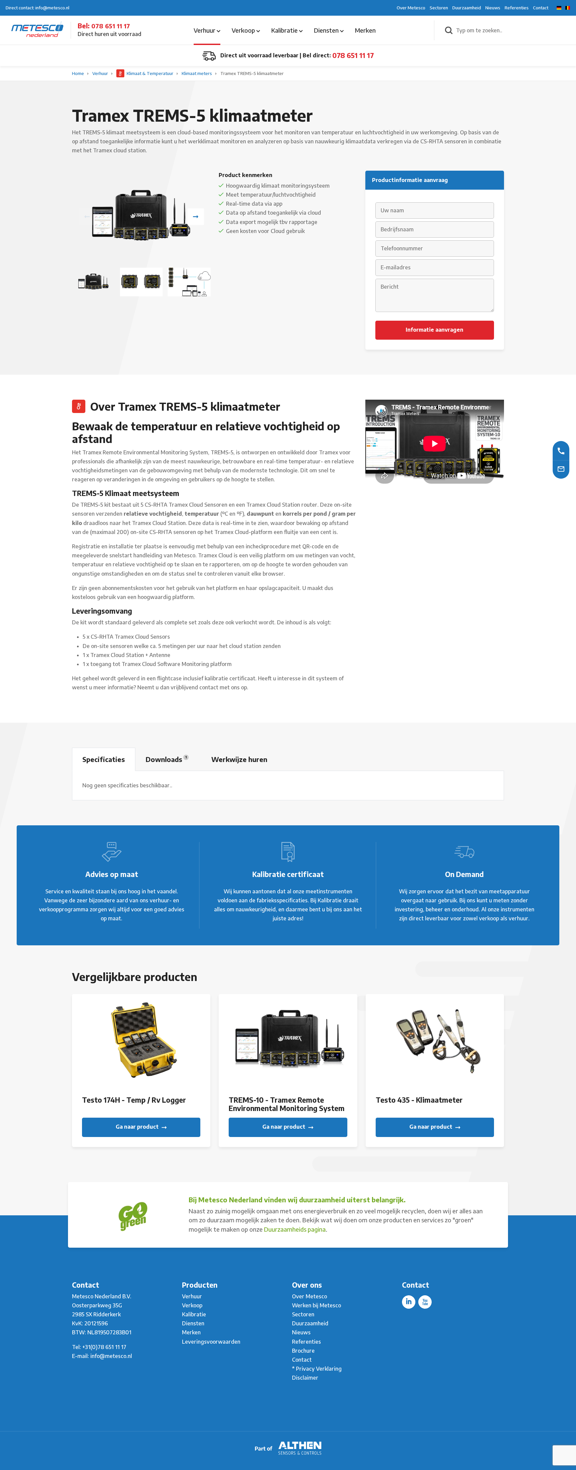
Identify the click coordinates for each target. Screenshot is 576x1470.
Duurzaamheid (466, 7)
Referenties (517, 7)
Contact (540, 7)
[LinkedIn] (408, 1302)
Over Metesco (411, 7)
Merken (365, 30)
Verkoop (244, 30)
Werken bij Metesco (316, 1305)
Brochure (303, 1350)
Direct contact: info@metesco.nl (37, 7)
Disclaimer (305, 1377)
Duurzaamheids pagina (295, 1229)
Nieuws (492, 7)
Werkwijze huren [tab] (239, 759)
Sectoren (439, 7)
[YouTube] (425, 1302)
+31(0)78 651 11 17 (104, 1347)
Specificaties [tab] (103, 759)
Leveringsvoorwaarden (211, 1341)
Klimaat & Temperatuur (150, 73)
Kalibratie (285, 30)
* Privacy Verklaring (317, 1368)
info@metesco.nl (111, 1356)
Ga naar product (138, 1126)
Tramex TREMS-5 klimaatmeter (252, 73)
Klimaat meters (197, 73)
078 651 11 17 (110, 26)
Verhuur (205, 30)
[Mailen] (561, 468)
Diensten (327, 30)
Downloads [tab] (166, 759)
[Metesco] (37, 29)
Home (78, 73)
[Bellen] (561, 450)
